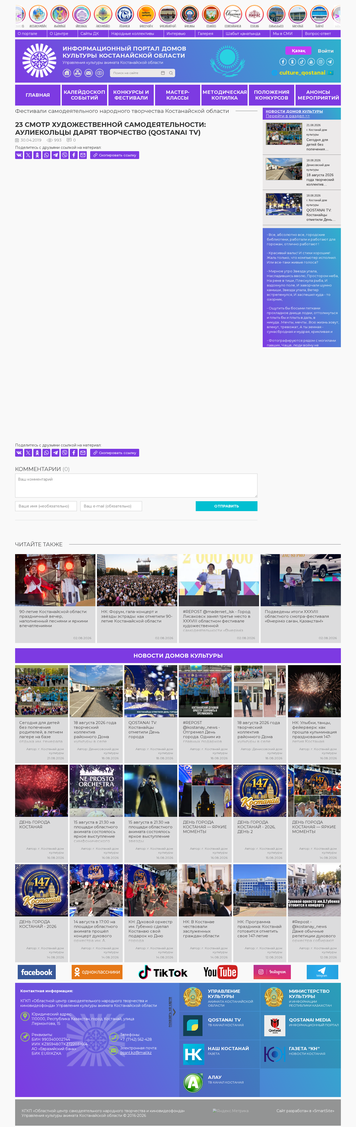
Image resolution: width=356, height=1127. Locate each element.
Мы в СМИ (283, 33)
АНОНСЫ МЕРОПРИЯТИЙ (318, 95)
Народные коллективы (132, 33)
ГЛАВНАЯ (38, 95)
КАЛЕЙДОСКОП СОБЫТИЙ (84, 95)
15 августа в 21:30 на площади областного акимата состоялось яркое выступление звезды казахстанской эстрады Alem (150, 831)
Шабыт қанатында (243, 33)
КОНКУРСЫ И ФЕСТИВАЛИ (131, 95)
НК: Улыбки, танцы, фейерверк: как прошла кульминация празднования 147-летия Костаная (314, 732)
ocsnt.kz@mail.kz (136, 1052)
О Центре (59, 33)
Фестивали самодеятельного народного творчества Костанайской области (122, 111)
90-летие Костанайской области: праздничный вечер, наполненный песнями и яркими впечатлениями (53, 618)
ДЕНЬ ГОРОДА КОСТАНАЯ (34, 824)
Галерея (205, 33)
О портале (27, 33)
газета (228, 1051)
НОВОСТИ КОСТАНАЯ (307, 1051)
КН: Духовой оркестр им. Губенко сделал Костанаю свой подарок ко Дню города (150, 931)
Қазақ (298, 50)
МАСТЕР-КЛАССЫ (177, 95)
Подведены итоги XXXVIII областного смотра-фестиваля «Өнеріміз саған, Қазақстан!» (297, 616)
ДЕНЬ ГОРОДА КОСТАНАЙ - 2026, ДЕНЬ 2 (256, 827)
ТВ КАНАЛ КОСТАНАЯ (226, 1022)
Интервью (176, 33)
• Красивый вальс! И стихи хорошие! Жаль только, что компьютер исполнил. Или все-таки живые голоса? (301, 257)
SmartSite (323, 1110)
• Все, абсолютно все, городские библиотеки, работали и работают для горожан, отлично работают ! (301, 239)
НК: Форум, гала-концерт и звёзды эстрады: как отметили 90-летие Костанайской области (137, 616)
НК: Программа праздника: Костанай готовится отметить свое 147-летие (259, 929)
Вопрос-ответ (318, 33)
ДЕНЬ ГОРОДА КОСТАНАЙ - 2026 (37, 924)
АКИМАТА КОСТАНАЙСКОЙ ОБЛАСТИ (230, 998)
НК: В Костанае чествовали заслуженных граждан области (201, 929)
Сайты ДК (90, 33)
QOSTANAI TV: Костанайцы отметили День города (143, 729)
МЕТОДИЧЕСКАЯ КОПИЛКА (224, 95)
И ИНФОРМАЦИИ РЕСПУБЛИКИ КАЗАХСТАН (310, 998)
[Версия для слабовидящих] (99, 73)
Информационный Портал (314, 1022)
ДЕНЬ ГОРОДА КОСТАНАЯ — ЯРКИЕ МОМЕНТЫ (205, 827)
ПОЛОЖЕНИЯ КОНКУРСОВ (271, 95)
